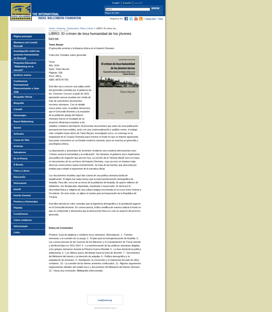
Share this (151, 18)
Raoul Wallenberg (23, 121)
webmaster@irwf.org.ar (105, 308)
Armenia (61, 28)
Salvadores (20, 152)
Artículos (19, 134)
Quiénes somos (22, 75)
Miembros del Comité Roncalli (25, 44)
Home (52, 28)
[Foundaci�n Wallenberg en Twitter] (131, 19)
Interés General (22, 195)
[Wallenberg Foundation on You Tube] (136, 19)
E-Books (18, 164)
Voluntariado (21, 226)
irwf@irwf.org (105, 300)
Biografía (19, 103)
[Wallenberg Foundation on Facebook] (126, 19)
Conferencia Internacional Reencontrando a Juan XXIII (26, 86)
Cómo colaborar (23, 220)
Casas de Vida (21, 140)
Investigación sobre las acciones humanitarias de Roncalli (27, 54)
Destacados (73, 28)
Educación (20, 177)
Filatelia (18, 207)
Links (17, 232)
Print (161, 18)
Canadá (18, 109)
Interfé (17, 189)
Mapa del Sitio (112, 13)
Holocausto (20, 183)
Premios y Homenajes (26, 201)
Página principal (23, 36)
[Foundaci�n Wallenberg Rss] (141, 19)
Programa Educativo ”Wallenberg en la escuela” (25, 66)
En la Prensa (20, 158)
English (116, 3)
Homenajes (20, 115)
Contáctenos (21, 214)
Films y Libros (86, 28)
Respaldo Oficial (23, 97)
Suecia (17, 127)
